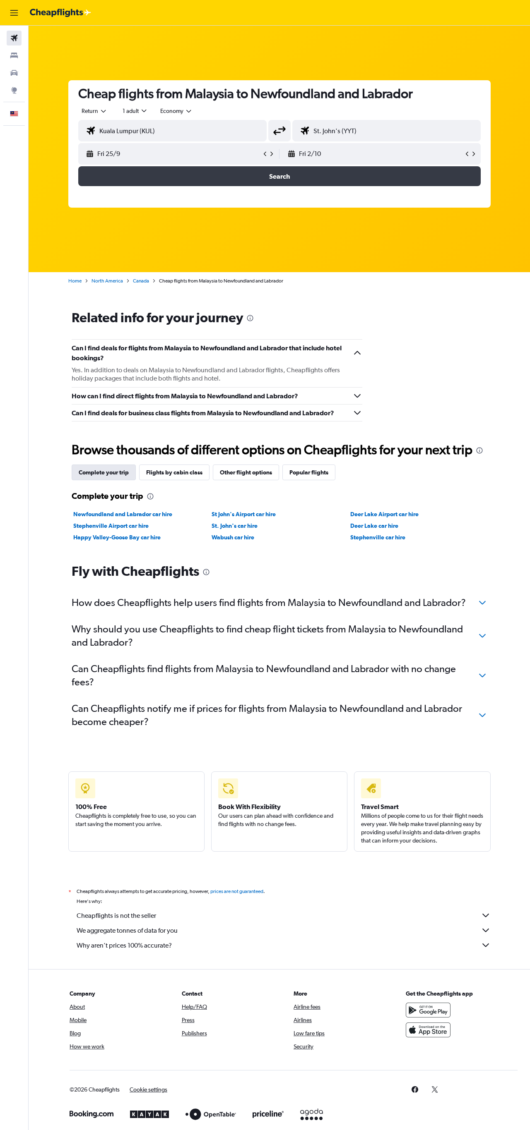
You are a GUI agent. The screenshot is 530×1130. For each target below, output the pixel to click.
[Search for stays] (14, 55)
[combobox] (94, 111)
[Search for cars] (14, 73)
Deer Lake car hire (374, 525)
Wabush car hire (233, 537)
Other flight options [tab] (246, 472)
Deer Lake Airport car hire (384, 514)
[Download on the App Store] (428, 1029)
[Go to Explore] (14, 90)
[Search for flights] (14, 38)
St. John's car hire (235, 525)
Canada (141, 281)
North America (107, 281)
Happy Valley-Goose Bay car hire (117, 537)
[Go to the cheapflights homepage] (60, 13)
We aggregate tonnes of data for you (127, 930)
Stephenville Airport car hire (111, 525)
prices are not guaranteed (236, 891)
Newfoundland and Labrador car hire (122, 514)
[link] (415, 1089)
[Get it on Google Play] (428, 1010)
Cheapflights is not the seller (116, 915)
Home (75, 281)
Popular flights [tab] (308, 472)
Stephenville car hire (377, 537)
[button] (14, 13)
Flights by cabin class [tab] (174, 472)
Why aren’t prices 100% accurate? (124, 945)
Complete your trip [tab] (104, 472)
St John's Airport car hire (244, 514)
